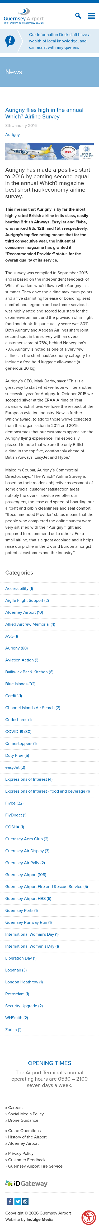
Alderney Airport (24, 612)
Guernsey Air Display (27, 851)
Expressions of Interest (29, 779)
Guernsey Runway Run (28, 922)
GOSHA (14, 827)
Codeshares (18, 720)
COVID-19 (18, 731)
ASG (11, 636)
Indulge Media (40, 1219)
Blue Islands (20, 684)
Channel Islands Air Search (32, 708)
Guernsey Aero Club (26, 839)
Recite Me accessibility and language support (88, 1217)
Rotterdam (17, 994)
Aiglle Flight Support (27, 600)
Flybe (14, 803)
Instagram (25, 1201)
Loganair (16, 970)
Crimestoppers (21, 743)
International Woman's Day (32, 934)
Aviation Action (21, 660)
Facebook (10, 1201)
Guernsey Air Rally (25, 863)
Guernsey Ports (21, 910)
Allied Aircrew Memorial (30, 624)
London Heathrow (24, 982)
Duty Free (17, 755)
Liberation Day (20, 958)
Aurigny (12, 134)
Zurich (13, 1030)
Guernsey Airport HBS (28, 898)
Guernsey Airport (25, 875)
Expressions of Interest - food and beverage (47, 791)
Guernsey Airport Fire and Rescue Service (46, 887)
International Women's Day (32, 946)
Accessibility (19, 588)
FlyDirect (15, 815)
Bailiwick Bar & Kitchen (29, 672)
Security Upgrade (24, 1006)
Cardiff (13, 696)
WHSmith (16, 1018)
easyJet (15, 767)
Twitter (17, 1201)
